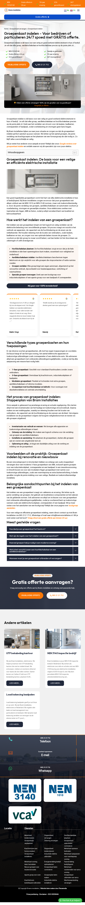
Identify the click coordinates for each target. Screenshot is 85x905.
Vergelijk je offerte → (42, 105)
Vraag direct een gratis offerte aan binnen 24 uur (47, 518)
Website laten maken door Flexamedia (53, 888)
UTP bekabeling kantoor (19, 653)
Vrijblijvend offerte (17, 65)
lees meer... (14, 683)
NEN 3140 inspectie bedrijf (61, 653)
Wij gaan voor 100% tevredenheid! (42, 286)
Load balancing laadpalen (20, 694)
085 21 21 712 (43, 65)
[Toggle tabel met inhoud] (73, 153)
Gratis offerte (41, 17)
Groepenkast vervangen (18, 29)
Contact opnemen (45, 752)
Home (6, 29)
